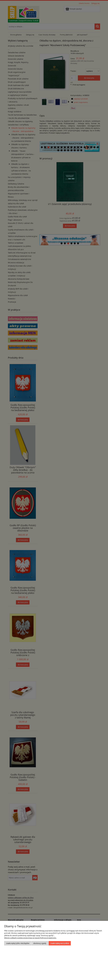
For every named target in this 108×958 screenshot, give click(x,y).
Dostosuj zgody (39, 943)
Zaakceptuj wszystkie (59, 943)
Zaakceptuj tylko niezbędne (17, 943)
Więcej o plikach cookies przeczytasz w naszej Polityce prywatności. (30, 938)
